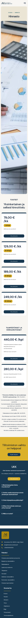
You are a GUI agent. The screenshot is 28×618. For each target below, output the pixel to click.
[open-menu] (24, 3)
